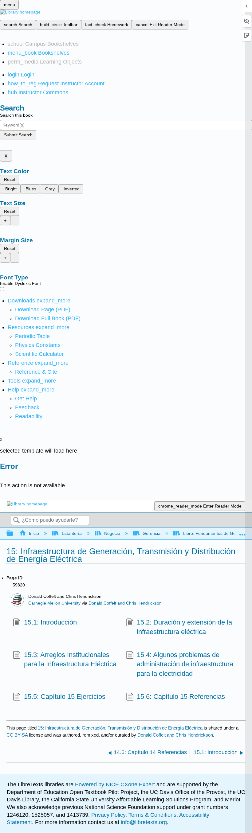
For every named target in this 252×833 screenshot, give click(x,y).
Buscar (16, 520)
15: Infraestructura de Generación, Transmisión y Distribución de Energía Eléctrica (120, 727)
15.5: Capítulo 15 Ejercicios (64, 696)
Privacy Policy (108, 815)
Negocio (112, 533)
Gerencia (151, 533)
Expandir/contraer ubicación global (242, 531)
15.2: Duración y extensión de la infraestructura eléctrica (184, 627)
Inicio (34, 533)
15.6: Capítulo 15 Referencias (181, 696)
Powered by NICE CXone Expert (115, 784)
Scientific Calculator (39, 354)
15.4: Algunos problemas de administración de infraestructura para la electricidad (185, 664)
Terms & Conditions (152, 815)
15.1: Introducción (50, 622)
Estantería (72, 533)
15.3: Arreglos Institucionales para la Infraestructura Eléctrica (70, 659)
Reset (9, 179)
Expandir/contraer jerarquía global (13, 533)
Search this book (16, 115)
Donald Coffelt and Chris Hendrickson (125, 603)
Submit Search (18, 134)
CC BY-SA (17, 735)
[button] (27, 407)
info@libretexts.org (143, 822)
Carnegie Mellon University (54, 603)
